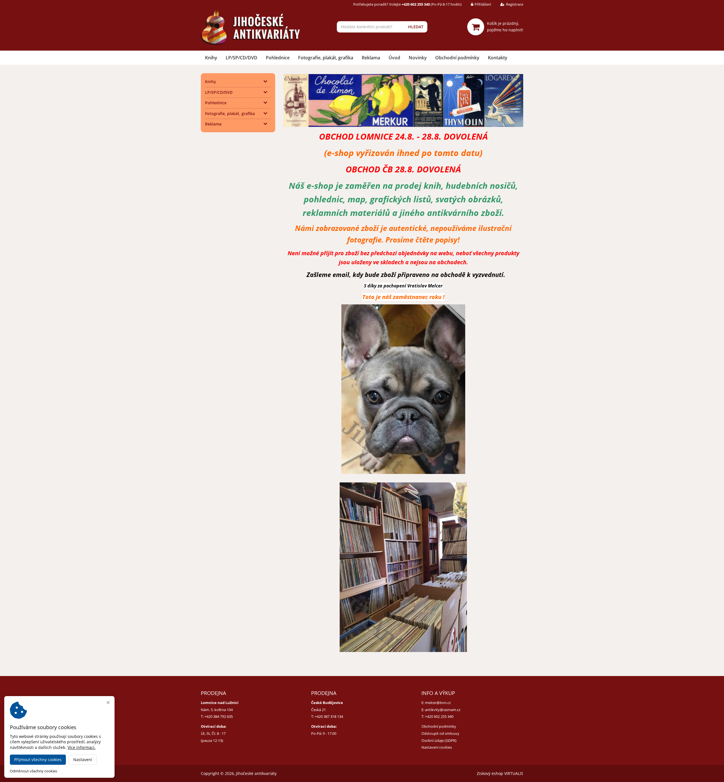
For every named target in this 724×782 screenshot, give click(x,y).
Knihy (211, 58)
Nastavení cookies (436, 747)
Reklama (371, 58)
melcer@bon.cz (438, 702)
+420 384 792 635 (218, 716)
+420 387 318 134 (329, 716)
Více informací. (82, 747)
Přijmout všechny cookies (38, 759)
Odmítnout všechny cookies (33, 771)
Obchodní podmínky (457, 58)
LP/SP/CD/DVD (241, 58)
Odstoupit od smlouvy (440, 733)
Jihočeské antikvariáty (256, 773)
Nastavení (82, 759)
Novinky (418, 58)
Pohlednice (278, 58)
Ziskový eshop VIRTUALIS (500, 773)
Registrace (514, 4)
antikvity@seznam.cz (442, 709)
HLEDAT (415, 26)
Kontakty (497, 58)
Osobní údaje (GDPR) (438, 740)
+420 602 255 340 (439, 716)
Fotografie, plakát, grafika (325, 58)
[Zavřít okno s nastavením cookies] (108, 703)
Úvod (394, 58)
